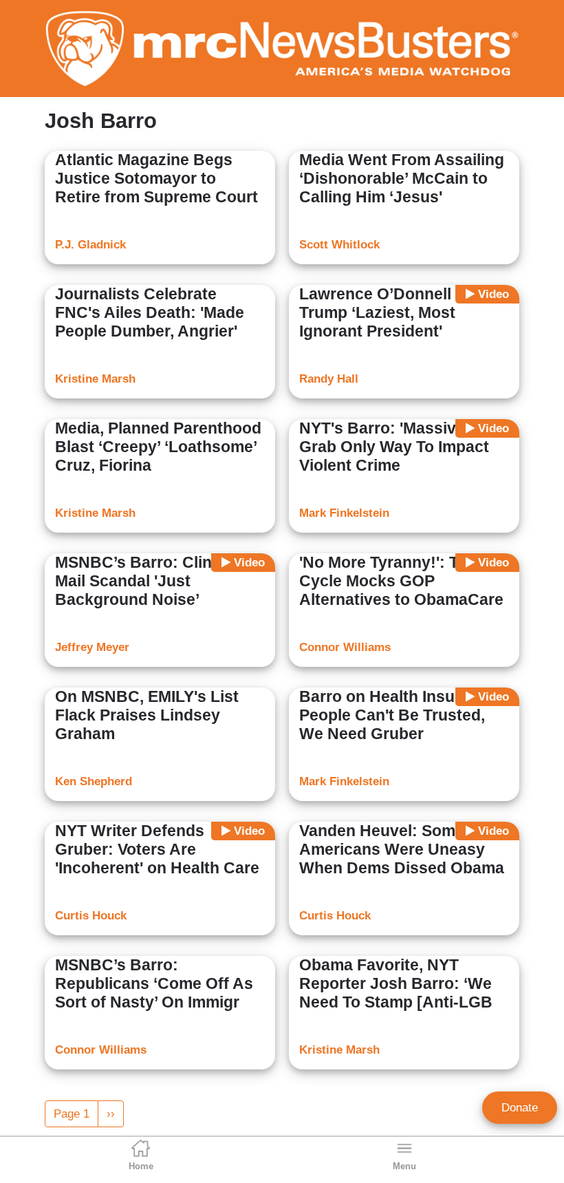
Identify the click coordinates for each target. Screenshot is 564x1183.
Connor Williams (345, 647)
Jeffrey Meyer (92, 647)
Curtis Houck (91, 915)
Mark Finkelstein (344, 513)
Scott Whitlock (339, 244)
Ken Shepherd (93, 781)
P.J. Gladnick (90, 244)
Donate (519, 1107)
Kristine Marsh (95, 378)
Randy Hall (328, 378)
